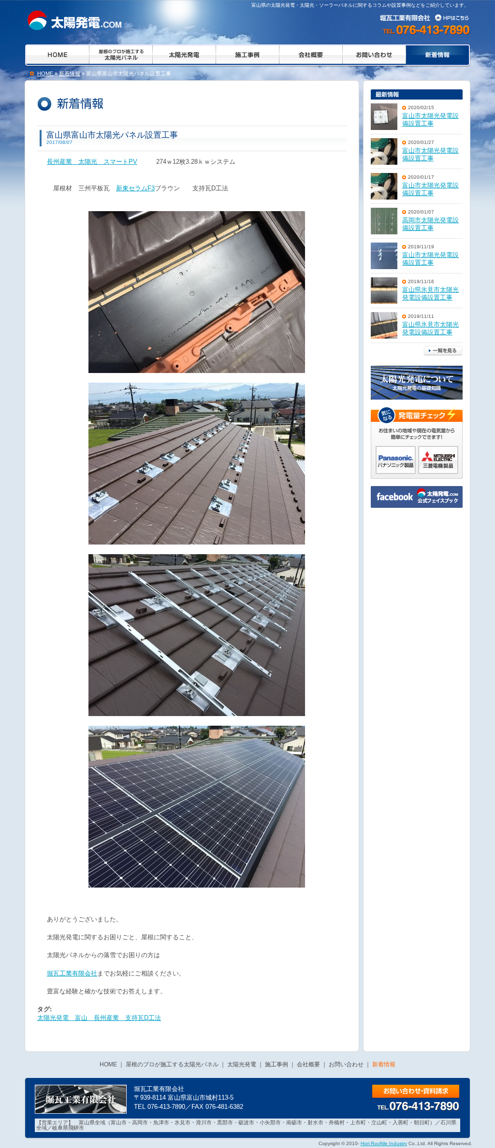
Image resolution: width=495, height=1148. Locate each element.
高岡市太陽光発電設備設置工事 (430, 224)
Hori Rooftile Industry (384, 1143)
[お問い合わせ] (374, 55)
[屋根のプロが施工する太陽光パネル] (120, 55)
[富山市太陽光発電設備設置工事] (384, 116)
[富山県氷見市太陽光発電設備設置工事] (384, 290)
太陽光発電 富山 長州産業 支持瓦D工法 (99, 1017)
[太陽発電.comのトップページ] (56, 55)
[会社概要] (310, 55)
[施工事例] (247, 55)
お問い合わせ (415, 1092)
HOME (45, 73)
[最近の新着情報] (417, 94)
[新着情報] (72, 20)
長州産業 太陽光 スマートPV (92, 161)
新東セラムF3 (135, 188)
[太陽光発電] (184, 55)
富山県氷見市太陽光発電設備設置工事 (430, 293)
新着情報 (69, 73)
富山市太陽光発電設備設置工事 (430, 120)
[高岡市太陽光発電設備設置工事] (384, 221)
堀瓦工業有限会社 (72, 973)
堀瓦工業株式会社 (425, 17)
